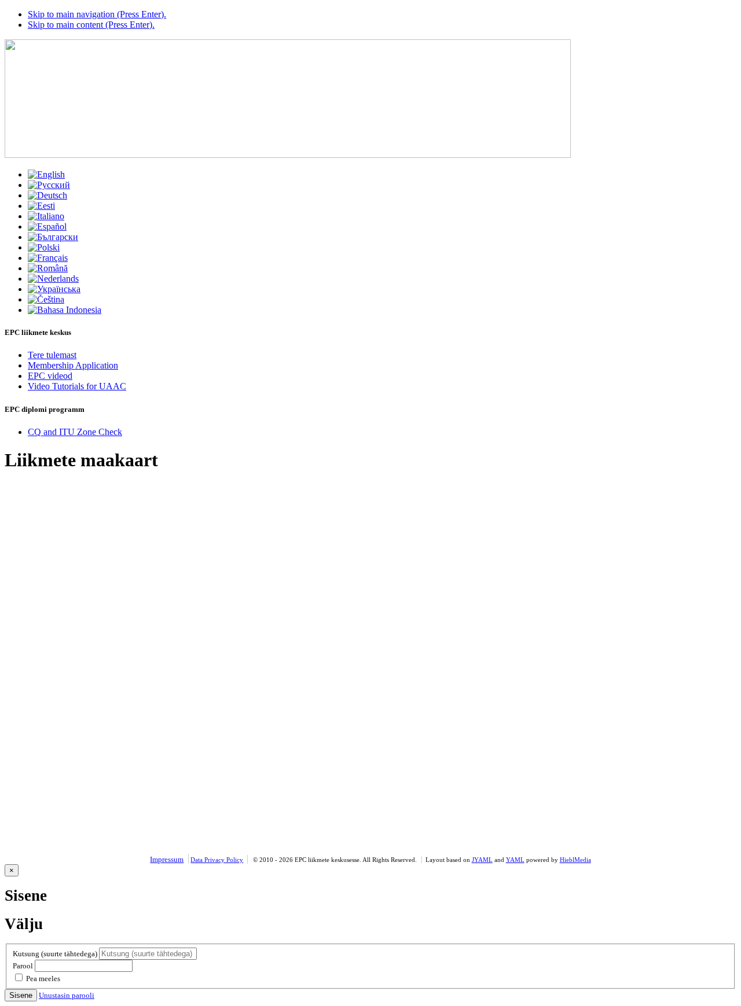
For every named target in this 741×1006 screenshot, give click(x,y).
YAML (515, 859)
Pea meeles (43, 978)
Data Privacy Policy (216, 859)
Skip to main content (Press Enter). (91, 25)
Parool (23, 965)
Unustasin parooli (66, 995)
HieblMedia (575, 859)
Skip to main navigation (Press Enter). (97, 14)
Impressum (167, 859)
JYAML (482, 859)
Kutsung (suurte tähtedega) (55, 953)
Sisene (20, 995)
